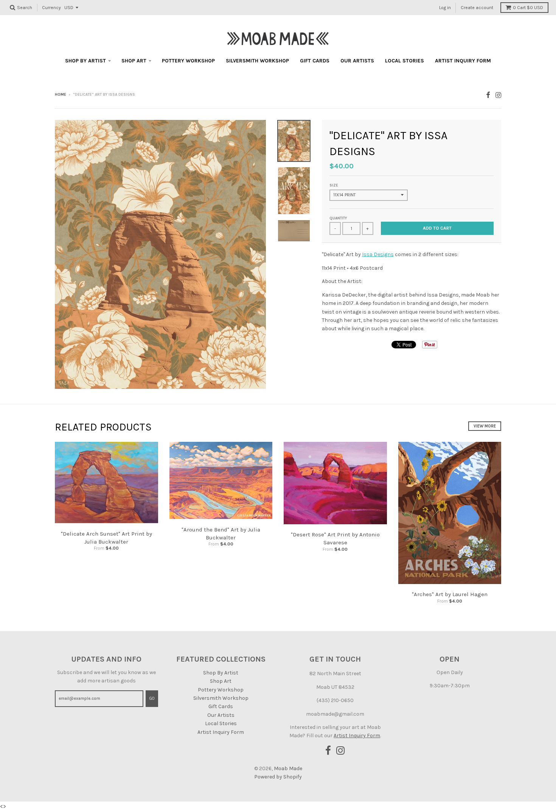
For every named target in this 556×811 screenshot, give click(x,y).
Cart (528, 7)
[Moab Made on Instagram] (498, 95)
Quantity (338, 218)
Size (333, 185)
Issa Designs (378, 254)
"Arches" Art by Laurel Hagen (450, 594)
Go (151, 698)
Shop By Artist (85, 60)
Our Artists (357, 60)
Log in (445, 7)
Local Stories (404, 60)
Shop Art (133, 60)
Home (60, 94)
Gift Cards (314, 60)
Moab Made (288, 768)
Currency (51, 7)
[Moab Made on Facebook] (488, 95)
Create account (477, 7)
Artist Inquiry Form (463, 60)
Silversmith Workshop (257, 60)
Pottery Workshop (188, 60)
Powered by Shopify (278, 777)
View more (485, 426)
